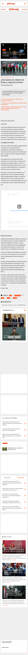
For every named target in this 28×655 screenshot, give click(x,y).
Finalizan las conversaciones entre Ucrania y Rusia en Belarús (13, 323)
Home (2, 77)
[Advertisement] (14, 27)
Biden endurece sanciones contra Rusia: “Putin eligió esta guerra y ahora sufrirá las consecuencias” (13, 108)
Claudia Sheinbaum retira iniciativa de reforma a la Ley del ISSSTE (13, 572)
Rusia (12, 77)
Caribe (4, 443)
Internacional (7, 77)
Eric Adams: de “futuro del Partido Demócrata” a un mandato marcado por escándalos (13, 53)
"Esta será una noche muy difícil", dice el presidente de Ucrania (12, 99)
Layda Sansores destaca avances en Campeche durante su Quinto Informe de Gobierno (14, 549)
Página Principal (5, 647)
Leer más (14, 559)
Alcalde (4, 49)
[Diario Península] (11, 4)
